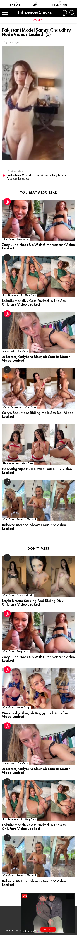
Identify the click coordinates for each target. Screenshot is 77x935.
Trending (59, 5)
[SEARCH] (72, 12)
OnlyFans (8, 239)
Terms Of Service (14, 930)
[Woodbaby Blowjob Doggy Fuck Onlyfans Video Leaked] (38, 688)
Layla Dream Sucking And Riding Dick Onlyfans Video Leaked (32, 602)
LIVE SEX (37, 20)
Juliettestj (9, 351)
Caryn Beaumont (12, 407)
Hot (36, 5)
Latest (15, 5)
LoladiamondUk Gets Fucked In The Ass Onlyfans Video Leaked (34, 302)
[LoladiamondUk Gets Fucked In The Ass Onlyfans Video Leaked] (38, 276)
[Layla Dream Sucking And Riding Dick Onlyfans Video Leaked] (38, 576)
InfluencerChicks (35, 13)
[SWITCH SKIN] (65, 12)
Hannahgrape (11, 463)
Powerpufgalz (25, 595)
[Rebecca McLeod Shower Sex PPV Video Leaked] (38, 500)
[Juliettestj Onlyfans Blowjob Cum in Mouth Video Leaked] (38, 332)
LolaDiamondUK (12, 295)
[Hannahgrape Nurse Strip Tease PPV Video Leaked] (38, 444)
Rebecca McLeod (26, 519)
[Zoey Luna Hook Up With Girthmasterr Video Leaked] (38, 220)
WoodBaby (23, 707)
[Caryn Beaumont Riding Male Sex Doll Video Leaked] (38, 388)
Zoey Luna (22, 239)
